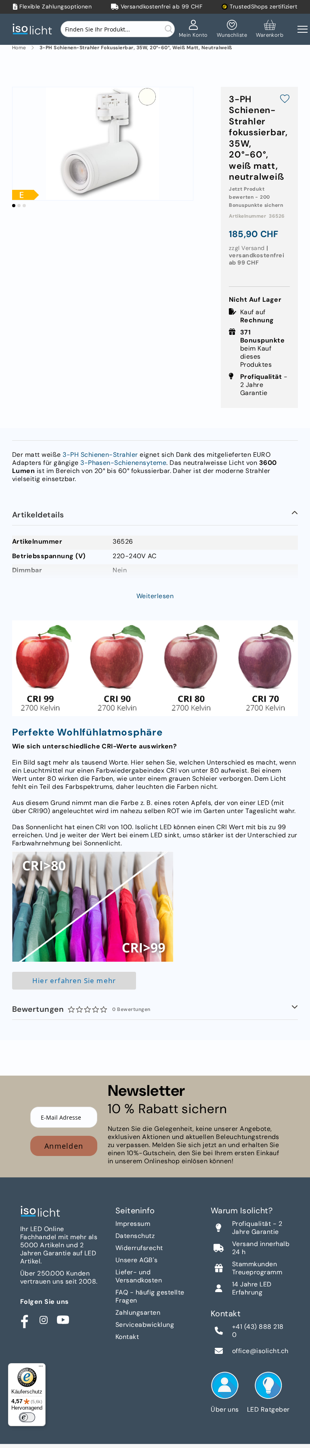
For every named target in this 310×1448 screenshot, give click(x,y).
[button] (13, 205)
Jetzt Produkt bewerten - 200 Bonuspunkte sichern (256, 197)
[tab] (155, 515)
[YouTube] (63, 1320)
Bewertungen (81, 1009)
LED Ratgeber (268, 1409)
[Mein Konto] (193, 29)
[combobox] (118, 29)
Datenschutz (135, 1236)
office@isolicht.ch (260, 1351)
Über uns (225, 1409)
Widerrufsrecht (139, 1248)
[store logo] (34, 29)
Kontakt (127, 1336)
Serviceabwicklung (144, 1324)
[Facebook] (24, 1320)
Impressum (132, 1223)
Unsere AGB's (136, 1260)
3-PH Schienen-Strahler (100, 454)
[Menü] (41, 1368)
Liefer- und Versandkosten (138, 1276)
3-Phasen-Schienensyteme (123, 462)
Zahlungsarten (137, 1312)
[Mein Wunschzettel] (232, 29)
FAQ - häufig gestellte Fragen (149, 1296)
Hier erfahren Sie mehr (74, 980)
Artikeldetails (38, 515)
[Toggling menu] (302, 29)
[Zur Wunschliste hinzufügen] (285, 100)
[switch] (27, 1417)
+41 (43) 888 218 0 (258, 1331)
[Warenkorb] (269, 29)
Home (19, 48)
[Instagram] (44, 1320)
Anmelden (63, 1146)
